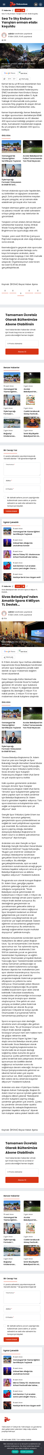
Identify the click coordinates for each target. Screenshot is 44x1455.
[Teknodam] (18, 4)
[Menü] (4, 4)
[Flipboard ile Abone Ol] (23, 73)
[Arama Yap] (40, 4)
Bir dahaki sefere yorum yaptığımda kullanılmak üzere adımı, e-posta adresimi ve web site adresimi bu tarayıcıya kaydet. (23, 501)
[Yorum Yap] (4, 79)
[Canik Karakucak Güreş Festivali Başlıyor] (32, 405)
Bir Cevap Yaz (10, 450)
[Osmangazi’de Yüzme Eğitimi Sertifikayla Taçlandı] (11, 151)
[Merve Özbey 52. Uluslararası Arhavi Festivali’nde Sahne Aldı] (22, 554)
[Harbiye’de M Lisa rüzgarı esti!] (22, 577)
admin (11, 33)
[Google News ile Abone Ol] (10, 73)
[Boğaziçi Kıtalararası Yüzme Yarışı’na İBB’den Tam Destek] (12, 427)
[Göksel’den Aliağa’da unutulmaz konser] (22, 543)
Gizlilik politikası (26, 1452)
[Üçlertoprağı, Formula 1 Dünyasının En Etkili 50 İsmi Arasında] (11, 175)
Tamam (15, 1452)
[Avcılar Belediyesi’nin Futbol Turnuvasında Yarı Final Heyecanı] (32, 151)
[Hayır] (41, 1448)
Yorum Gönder (11, 511)
